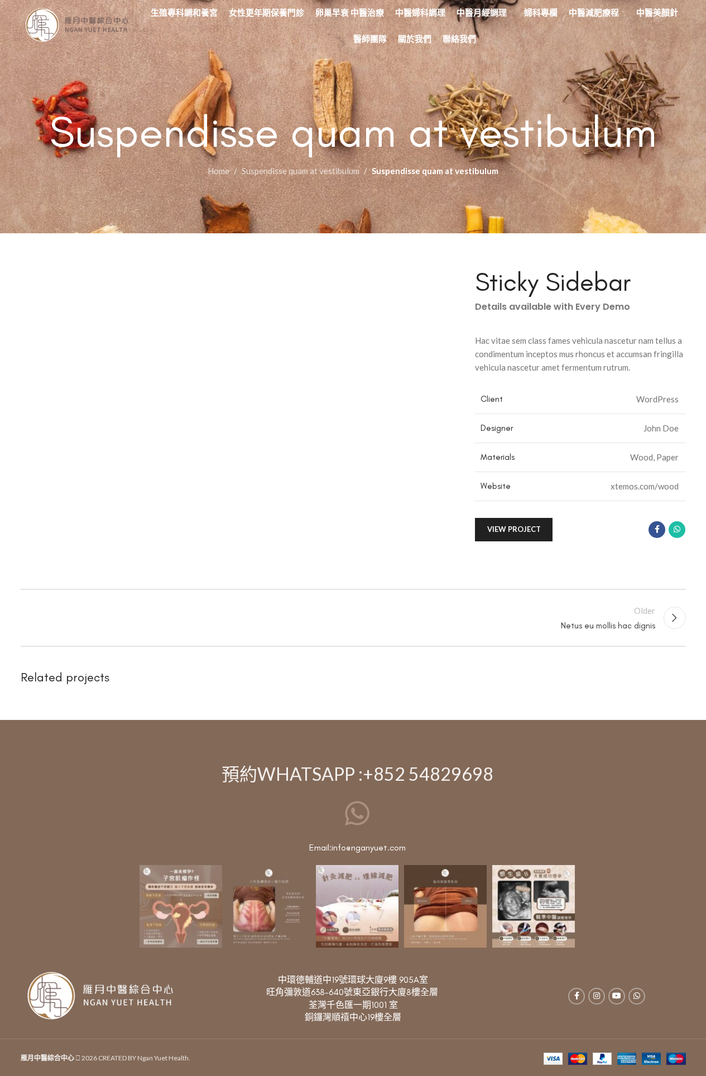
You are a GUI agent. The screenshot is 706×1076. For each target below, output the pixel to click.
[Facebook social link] (657, 529)
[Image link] (100, 995)
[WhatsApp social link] (677, 529)
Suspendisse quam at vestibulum (300, 171)
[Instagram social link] (596, 996)
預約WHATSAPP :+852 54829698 (357, 774)
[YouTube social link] (616, 996)
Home (218, 171)
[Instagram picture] (181, 906)
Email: (320, 847)
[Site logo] (76, 24)
